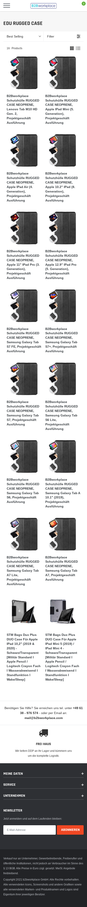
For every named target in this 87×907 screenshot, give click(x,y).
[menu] (6, 5)
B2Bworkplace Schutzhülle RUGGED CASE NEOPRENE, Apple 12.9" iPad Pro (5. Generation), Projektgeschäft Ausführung (61, 264)
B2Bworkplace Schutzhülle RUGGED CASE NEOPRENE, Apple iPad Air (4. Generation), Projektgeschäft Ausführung (23, 187)
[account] (70, 5)
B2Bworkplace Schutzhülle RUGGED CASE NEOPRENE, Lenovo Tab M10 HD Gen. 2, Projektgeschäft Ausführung (23, 109)
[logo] (43, 5)
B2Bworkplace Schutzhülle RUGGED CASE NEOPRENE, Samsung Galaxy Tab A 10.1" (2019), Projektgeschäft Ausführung (62, 493)
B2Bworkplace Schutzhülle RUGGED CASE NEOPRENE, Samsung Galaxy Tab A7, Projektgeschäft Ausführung (61, 568)
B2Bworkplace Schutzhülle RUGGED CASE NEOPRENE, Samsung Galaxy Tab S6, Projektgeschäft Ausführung (23, 491)
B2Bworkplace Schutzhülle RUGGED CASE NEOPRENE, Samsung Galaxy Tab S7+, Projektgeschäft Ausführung (61, 340)
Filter (50, 36)
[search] (18, 5)
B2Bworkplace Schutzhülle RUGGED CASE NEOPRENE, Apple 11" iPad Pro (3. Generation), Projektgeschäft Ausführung (23, 264)
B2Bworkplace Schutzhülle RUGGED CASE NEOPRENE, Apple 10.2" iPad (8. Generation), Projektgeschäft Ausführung (61, 187)
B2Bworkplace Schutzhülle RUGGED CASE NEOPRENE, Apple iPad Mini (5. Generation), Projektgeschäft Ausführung (61, 109)
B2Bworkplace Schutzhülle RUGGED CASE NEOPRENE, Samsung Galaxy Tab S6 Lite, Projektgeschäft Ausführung (61, 415)
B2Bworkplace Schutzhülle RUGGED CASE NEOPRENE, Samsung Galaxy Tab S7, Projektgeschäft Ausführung (23, 413)
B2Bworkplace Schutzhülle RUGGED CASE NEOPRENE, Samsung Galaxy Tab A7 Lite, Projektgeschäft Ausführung (23, 570)
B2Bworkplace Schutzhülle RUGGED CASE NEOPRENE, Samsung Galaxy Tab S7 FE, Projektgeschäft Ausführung (24, 340)
